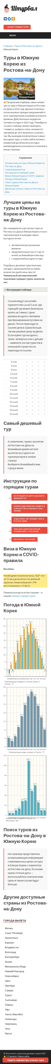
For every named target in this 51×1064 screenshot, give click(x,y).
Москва (9, 928)
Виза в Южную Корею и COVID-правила (24, 176)
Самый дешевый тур (15, 169)
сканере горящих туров (23, 596)
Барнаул (9, 942)
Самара (9, 990)
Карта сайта (23, 1056)
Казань (8, 961)
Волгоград (10, 952)
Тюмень (9, 1004)
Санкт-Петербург (14, 933)
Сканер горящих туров (17, 27)
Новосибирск (12, 976)
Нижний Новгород (14, 971)
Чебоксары (11, 1019)
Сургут (8, 995)
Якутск (8, 1033)
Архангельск (11, 937)
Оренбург (10, 985)
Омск (7, 980)
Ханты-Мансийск (14, 1014)
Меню (12, 35)
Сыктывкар (11, 1000)
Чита (7, 1028)
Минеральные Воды (15, 966)
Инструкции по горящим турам (19, 172)
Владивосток (12, 947)
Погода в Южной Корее (16, 179)
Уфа (7, 1009)
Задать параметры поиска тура (25, 1060)
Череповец (11, 1024)
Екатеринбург (12, 957)
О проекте (12, 1056)
